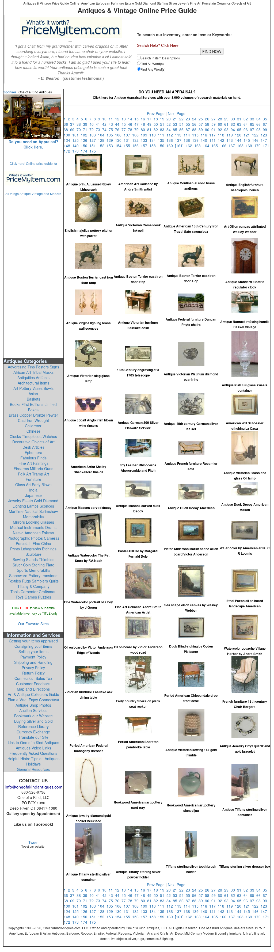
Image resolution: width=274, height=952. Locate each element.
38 (80, 124)
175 (93, 151)
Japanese (33, 495)
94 (234, 129)
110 (153, 135)
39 (86, 124)
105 (110, 135)
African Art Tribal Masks (33, 372)
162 (190, 145)
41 (99, 124)
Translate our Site (33, 737)
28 (221, 118)
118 (222, 135)
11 (112, 118)
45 (124, 124)
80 (144, 129)
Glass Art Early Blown (33, 484)
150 (85, 145)
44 (118, 124)
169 (250, 145)
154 (119, 145)
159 (162, 145)
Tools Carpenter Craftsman (33, 591)
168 (241, 145)
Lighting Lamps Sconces (33, 506)
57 (202, 124)
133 (145, 140)
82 (157, 129)
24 (195, 118)
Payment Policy (33, 657)
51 (163, 124)
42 (105, 124)
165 (215, 145)
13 (124, 118)
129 (110, 140)
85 (176, 129)
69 (73, 129)
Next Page (176, 113)
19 (163, 118)
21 (176, 118)
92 (221, 129)
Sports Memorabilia (33, 570)
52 (169, 124)
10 (105, 118)
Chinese (33, 431)
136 (170, 140)
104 (102, 135)
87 (189, 129)
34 (259, 118)
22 (182, 118)
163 (198, 145)
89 (202, 129)
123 (264, 135)
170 (258, 145)
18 (157, 118)
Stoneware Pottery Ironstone (33, 575)
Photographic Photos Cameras (33, 538)
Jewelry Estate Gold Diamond (33, 500)
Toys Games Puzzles (33, 597)
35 (265, 118)
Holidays (33, 764)
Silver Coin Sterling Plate (33, 565)
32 (246, 118)
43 (112, 124)
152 (102, 145)
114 (188, 135)
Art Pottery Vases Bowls (33, 388)
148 (68, 145)
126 (85, 140)
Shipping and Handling (33, 662)
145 (247, 140)
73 (99, 129)
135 (162, 140)
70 (80, 129)
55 (189, 124)
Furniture (33, 479)
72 (92, 129)
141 (213, 140)
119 (230, 135)
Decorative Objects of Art (33, 441)
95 (240, 129)
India (33, 490)
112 (170, 135)
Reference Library (33, 726)
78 (131, 129)
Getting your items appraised (33, 640)
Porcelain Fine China (33, 543)
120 (239, 135)
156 (136, 145)
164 (207, 145)
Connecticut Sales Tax (33, 678)
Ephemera (33, 452)
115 (196, 135)
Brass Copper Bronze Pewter (33, 415)
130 (119, 140)
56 (195, 124)
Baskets (33, 399)
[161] (180, 145)
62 (234, 124)
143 (230, 140)
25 (202, 118)
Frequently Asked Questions (33, 753)
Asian (33, 393)
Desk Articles (33, 447)
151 (93, 145)
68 (67, 129)
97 (253, 129)
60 (221, 124)
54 (182, 124)
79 (137, 129)
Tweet (33, 842)
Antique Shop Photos (33, 705)
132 (136, 140)
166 (224, 145)
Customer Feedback (33, 683)
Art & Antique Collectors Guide (33, 694)
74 (105, 129)
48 (144, 124)
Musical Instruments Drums (33, 527)
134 (153, 140)
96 (246, 129)
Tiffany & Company (33, 586)
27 (214, 118)
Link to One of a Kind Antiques (33, 742)
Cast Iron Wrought (33, 420)
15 (137, 118)
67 (265, 124)
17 (150, 118)
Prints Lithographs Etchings (33, 548)
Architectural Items (33, 383)
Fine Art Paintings (33, 463)
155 (128, 145)
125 (76, 140)
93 (227, 129)
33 (253, 118)
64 (246, 124)
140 (205, 140)
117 (213, 135)
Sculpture (33, 554)
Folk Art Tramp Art (33, 474)
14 (131, 118)
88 (195, 129)
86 (182, 129)
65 (253, 124)
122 (256, 135)
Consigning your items (33, 646)
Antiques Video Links (33, 748)
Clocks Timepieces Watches (33, 436)
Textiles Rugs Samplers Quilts (33, 581)
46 (131, 124)
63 (240, 124)
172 (68, 151)
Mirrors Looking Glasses (33, 522)
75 (112, 129)
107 (128, 135)
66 (259, 124)
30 (234, 118)
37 (73, 124)
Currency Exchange (33, 731)
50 (157, 124)
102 (85, 135)
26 (208, 118)
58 (208, 124)
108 (136, 135)
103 (93, 135)
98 (259, 129)
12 (118, 118)
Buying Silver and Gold (33, 721)
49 (150, 124)
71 (86, 129)
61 (227, 124)
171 (266, 145)
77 (124, 129)
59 (214, 124)
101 (76, 135)
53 (176, 124)
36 (67, 124)
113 (179, 135)
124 (68, 140)
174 (85, 151)
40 (92, 124)
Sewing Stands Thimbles (33, 559)
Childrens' (33, 425)
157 (145, 145)
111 (162, 135)
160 (170, 145)
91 (214, 129)
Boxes (33, 409)
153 (110, 145)
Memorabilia (33, 516)
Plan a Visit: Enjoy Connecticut (33, 699)
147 (264, 140)
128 (102, 140)
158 (153, 145)
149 (76, 145)
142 (222, 140)
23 (189, 118)
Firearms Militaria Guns (33, 468)
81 (150, 129)
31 (240, 118)
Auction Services (33, 710)
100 (68, 135)
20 (169, 118)
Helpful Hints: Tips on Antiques (33, 758)
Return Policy (33, 673)
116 (205, 135)
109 (145, 135)
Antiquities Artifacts (33, 377)
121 (247, 135)
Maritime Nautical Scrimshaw (33, 511)
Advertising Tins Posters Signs (33, 367)
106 (119, 135)
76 (118, 129)
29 (227, 118)
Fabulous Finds (33, 457)
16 (144, 118)
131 (128, 140)
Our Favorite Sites (33, 623)
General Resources (33, 769)
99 (265, 129)
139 (196, 140)
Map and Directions (33, 689)
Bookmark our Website (33, 715)
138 (188, 140)
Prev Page (156, 113)
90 (208, 129)
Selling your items (33, 651)
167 (233, 145)
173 (76, 151)
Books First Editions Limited (33, 404)
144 (239, 140)
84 (169, 129)
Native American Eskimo (33, 532)
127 (93, 140)
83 (163, 129)
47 (137, 124)
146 (256, 140)
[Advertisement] (33, 276)
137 (179, 140)
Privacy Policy (33, 667)
